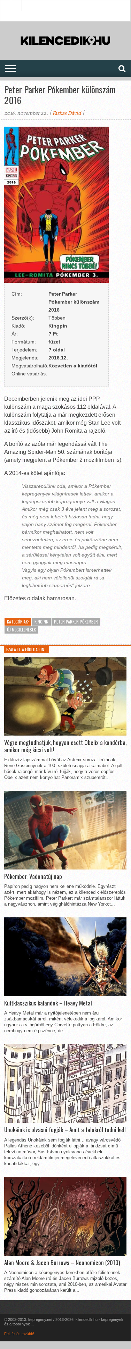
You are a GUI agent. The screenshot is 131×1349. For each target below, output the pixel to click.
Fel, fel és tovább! (19, 1334)
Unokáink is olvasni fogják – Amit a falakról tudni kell (65, 1129)
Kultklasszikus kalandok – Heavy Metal (48, 1003)
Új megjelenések (21, 630)
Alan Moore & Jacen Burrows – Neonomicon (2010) (62, 1262)
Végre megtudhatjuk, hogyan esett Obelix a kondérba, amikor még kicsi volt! (65, 746)
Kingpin (41, 622)
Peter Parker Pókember (76, 622)
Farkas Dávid (66, 113)
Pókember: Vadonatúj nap (33, 876)
